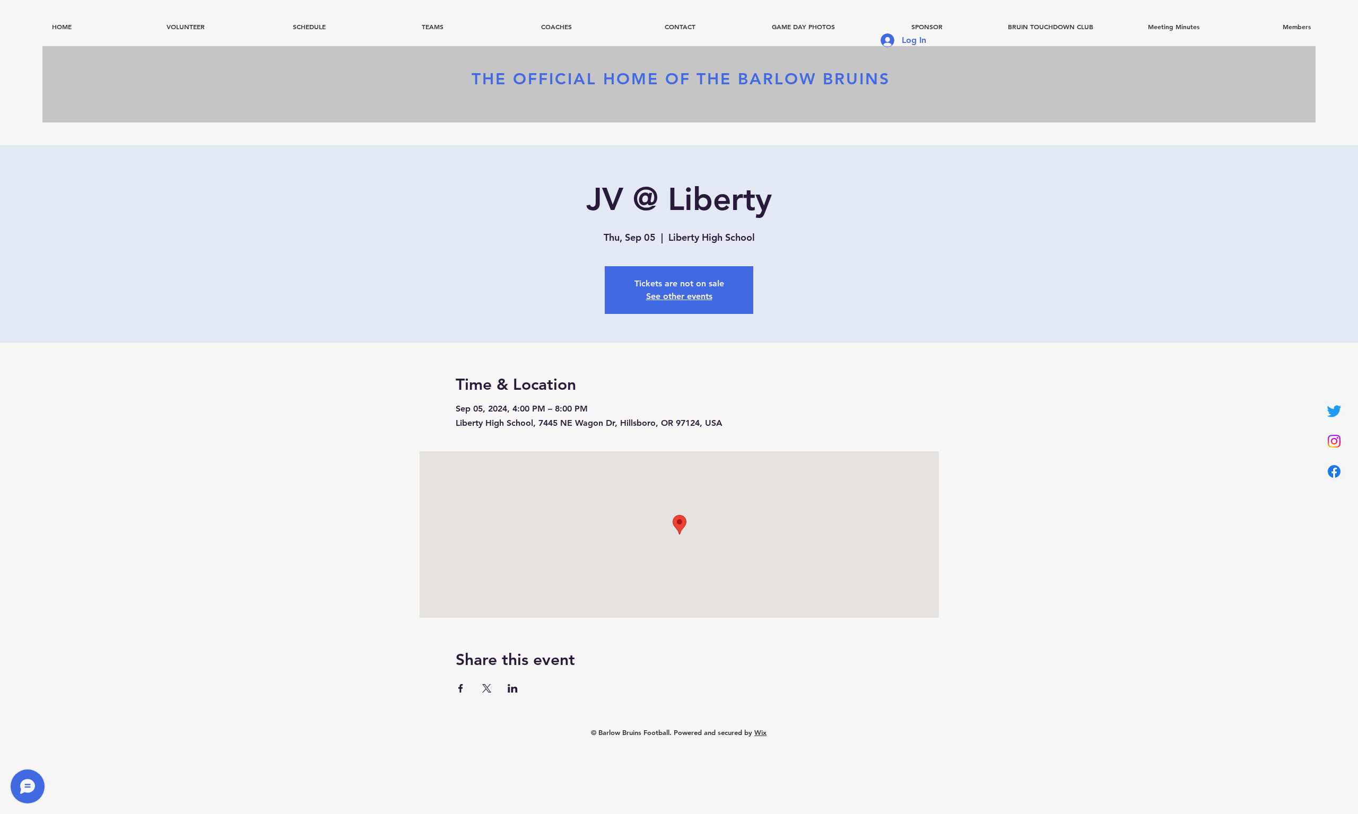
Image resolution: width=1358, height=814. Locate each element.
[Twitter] (1334, 410)
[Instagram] (1334, 441)
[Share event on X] (487, 688)
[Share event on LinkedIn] (513, 688)
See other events (679, 296)
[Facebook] (1334, 471)
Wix (760, 732)
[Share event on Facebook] (461, 688)
